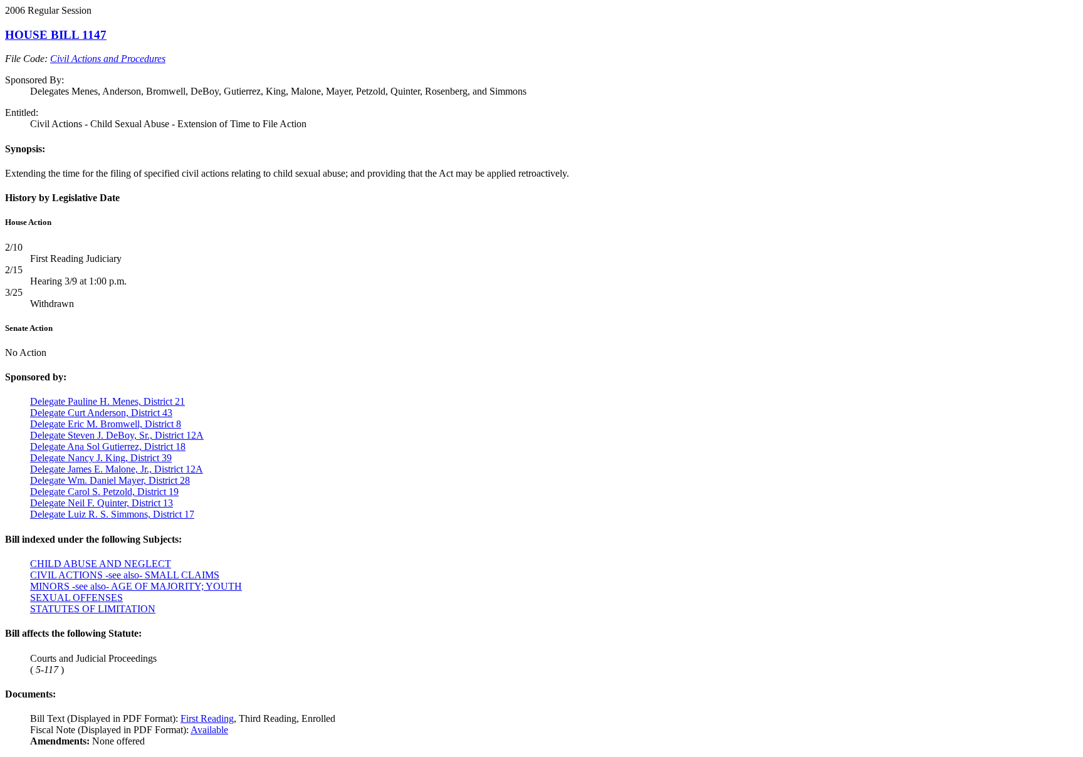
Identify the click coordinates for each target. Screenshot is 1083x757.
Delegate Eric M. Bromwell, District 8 (105, 424)
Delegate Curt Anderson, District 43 (101, 412)
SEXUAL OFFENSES (76, 597)
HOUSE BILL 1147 (56, 34)
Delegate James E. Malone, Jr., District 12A (116, 469)
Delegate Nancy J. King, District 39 (101, 457)
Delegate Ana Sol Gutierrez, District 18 (108, 446)
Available (209, 729)
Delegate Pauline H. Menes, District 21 (107, 401)
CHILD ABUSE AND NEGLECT (100, 563)
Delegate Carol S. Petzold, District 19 (104, 491)
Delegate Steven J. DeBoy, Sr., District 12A (117, 435)
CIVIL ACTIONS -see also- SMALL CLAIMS (124, 575)
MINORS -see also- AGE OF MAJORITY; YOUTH (136, 586)
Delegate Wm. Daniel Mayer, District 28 (110, 480)
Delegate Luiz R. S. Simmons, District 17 (112, 514)
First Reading (207, 718)
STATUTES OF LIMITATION (92, 608)
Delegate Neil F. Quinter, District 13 (101, 503)
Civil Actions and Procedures (107, 58)
